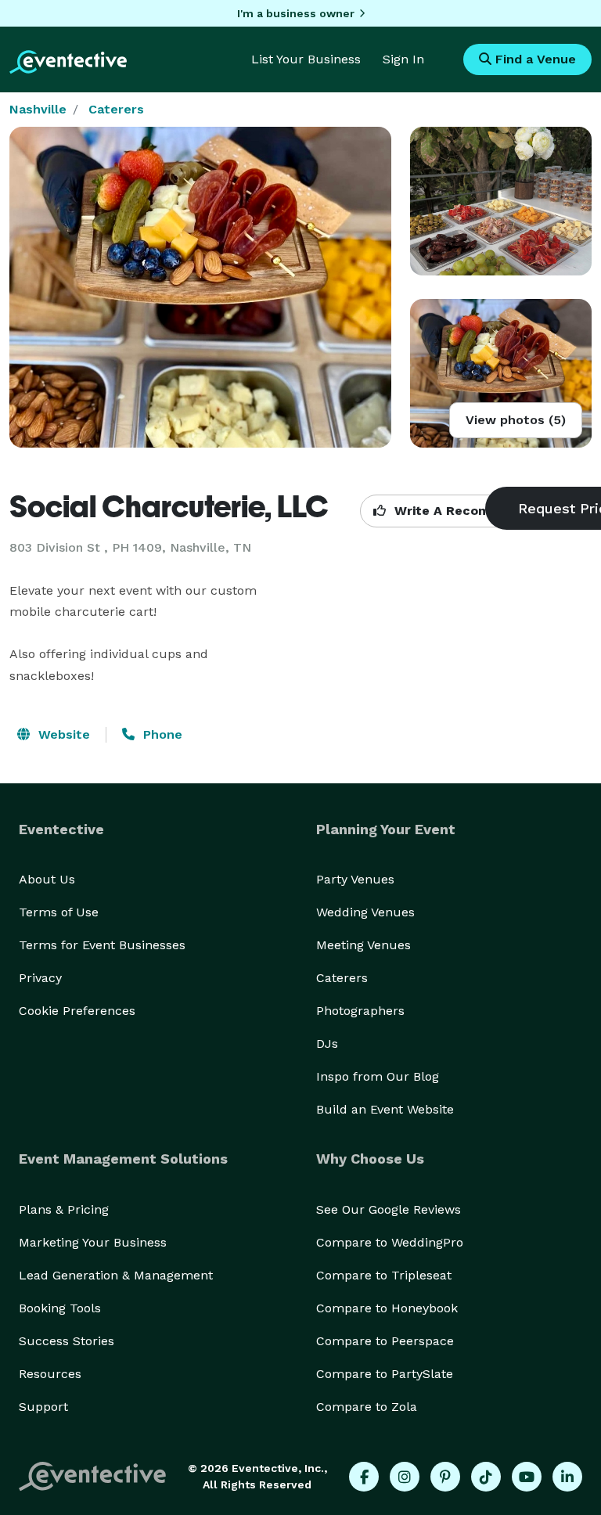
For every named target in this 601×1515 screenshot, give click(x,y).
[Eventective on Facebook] (364, 1477)
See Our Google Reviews (388, 1209)
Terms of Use (59, 912)
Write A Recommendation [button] (474, 510)
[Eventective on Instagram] (404, 1477)
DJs (327, 1043)
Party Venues (355, 879)
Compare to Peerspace (385, 1340)
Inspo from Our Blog (377, 1076)
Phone (160, 734)
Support (43, 1406)
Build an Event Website (385, 1109)
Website (62, 734)
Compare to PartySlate (384, 1373)
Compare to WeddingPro (389, 1242)
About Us (47, 879)
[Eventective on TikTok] (486, 1477)
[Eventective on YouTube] (527, 1477)
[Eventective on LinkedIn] (567, 1477)
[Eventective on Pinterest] (445, 1477)
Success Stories (66, 1340)
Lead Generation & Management (116, 1275)
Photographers (360, 1010)
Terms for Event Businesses (102, 944)
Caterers (116, 109)
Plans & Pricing (64, 1209)
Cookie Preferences (77, 1010)
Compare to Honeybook (387, 1308)
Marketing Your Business (93, 1242)
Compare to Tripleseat (384, 1275)
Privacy (40, 977)
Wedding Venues (365, 912)
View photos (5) (516, 419)
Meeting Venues (363, 944)
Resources (50, 1373)
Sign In (403, 59)
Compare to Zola (366, 1406)
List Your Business (306, 59)
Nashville (38, 109)
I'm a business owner (295, 13)
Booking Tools (60, 1308)
